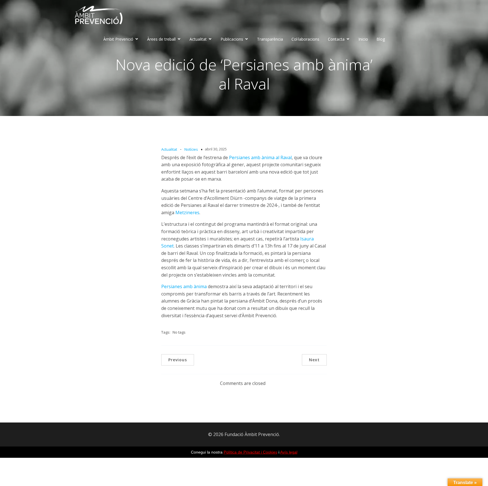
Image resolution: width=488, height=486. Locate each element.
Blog (380, 39)
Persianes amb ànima (184, 286)
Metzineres (187, 212)
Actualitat (169, 149)
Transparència (270, 39)
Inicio (363, 39)
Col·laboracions (305, 39)
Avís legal (288, 452)
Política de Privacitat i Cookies (250, 452)
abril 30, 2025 (216, 149)
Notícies (191, 149)
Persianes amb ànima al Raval (260, 157)
